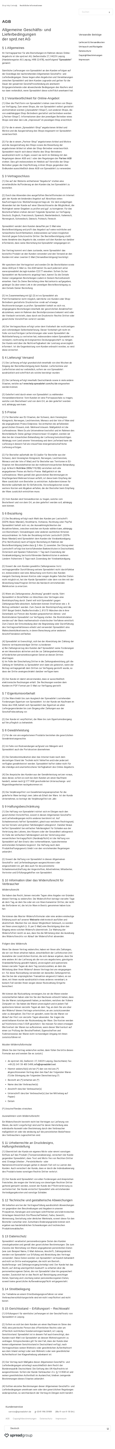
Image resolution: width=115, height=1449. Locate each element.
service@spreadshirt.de (20, 1412)
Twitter (86, 21)
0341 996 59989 (44, 1412)
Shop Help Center (9, 6)
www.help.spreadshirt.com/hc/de (40, 383)
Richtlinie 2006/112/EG (28, 468)
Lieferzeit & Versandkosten (92, 42)
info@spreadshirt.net (45, 1064)
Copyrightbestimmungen (90, 55)
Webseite (35, 919)
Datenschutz (85, 51)
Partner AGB (65, 158)
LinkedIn (90, 21)
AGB (8, 1419)
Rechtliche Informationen (31, 6)
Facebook (81, 21)
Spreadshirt (65, 59)
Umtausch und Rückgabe (91, 47)
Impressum (84, 59)
